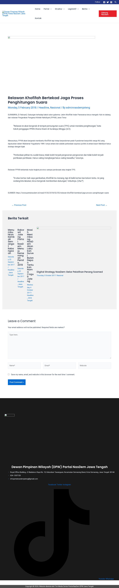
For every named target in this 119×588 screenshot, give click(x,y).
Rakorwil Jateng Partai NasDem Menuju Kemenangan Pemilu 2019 (21, 247)
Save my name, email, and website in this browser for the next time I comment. (43, 374)
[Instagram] (111, 2)
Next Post (101, 205)
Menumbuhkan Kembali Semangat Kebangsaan (11, 241)
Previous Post (19, 205)
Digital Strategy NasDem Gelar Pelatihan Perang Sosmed (70, 271)
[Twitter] (108, 2)
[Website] (94, 366)
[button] (50, 9)
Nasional (55, 107)
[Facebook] (104, 2)
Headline (44, 107)
